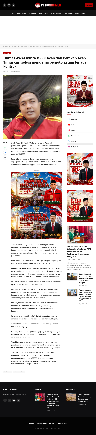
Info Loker (69, 13)
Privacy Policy (62, 423)
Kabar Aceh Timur (19, 372)
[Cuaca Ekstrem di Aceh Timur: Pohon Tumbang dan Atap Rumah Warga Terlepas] (72, 276)
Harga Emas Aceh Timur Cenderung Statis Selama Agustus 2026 (84, 398)
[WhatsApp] (5, 148)
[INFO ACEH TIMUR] (48, 5)
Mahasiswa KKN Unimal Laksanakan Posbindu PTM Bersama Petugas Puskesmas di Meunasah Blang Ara (79, 251)
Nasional (32, 13)
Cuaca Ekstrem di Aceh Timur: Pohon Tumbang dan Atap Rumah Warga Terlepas (86, 278)
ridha (68, 259)
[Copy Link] (5, 157)
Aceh (12, 13)
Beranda (31, 423)
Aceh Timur (21, 13)
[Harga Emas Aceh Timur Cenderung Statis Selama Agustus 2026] (71, 397)
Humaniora (43, 13)
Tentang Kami (42, 423)
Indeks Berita (80, 13)
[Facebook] (5, 152)
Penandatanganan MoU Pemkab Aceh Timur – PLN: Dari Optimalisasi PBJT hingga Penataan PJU (86, 295)
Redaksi (5, 71)
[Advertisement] (48, 30)
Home (5, 46)
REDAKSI (89, 5)
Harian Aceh (7, 372)
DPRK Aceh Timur (57, 13)
